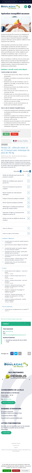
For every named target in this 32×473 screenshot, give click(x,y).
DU (30, 1)
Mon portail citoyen (10, 1)
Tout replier (17, 171)
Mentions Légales (16, 443)
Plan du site (16, 445)
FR (20, 1)
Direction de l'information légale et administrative (12, 319)
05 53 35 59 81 (9, 331)
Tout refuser (16, 470)
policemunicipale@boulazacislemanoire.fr (14, 335)
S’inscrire (6, 432)
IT (26, 1)
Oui (7, 134)
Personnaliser (25, 470)
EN (23, 1)
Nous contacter (8, 402)
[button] (16, 176)
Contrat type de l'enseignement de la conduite (16, 309)
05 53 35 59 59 (7, 399)
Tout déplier (26, 171)
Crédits (16, 447)
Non (15, 134)
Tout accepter (7, 470)
